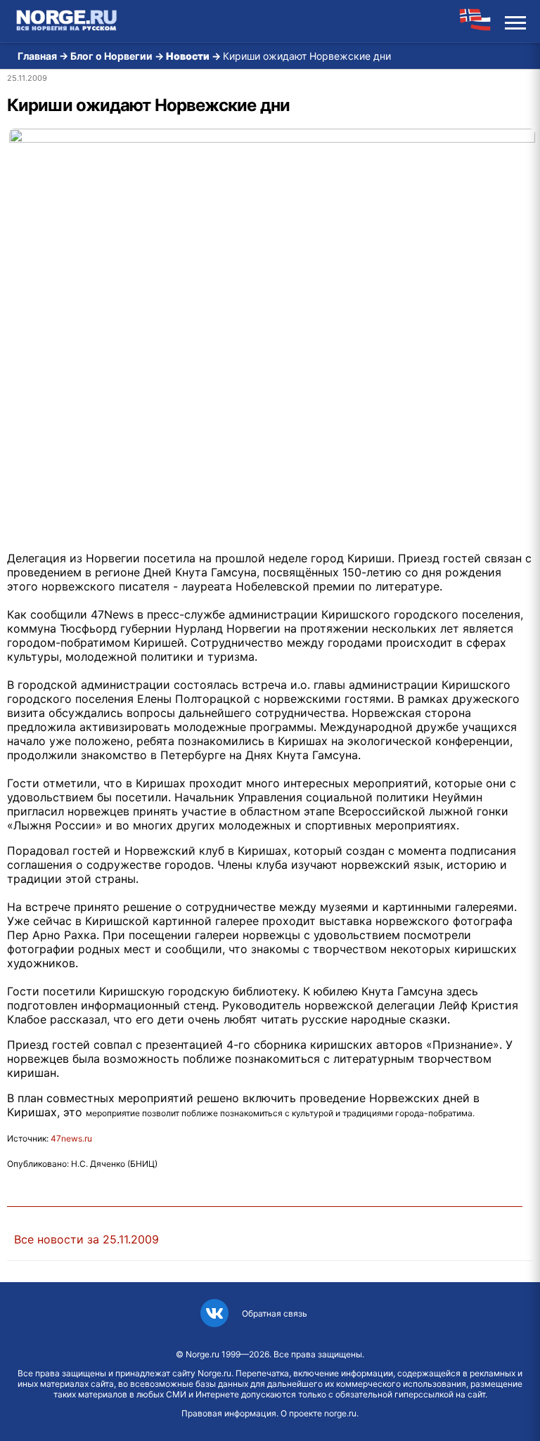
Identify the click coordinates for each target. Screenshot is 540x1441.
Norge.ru (202, 1354)
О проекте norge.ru (318, 1413)
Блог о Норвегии (111, 56)
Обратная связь (274, 1313)
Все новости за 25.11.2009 (86, 1239)
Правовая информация (228, 1413)
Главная (37, 56)
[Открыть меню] (515, 21)
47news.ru (71, 1138)
